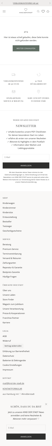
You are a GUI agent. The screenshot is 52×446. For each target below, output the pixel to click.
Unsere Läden (9, 294)
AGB (5, 336)
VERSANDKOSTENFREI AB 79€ (26, 3)
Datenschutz (8, 356)
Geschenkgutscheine (12, 230)
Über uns (7, 290)
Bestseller (7, 221)
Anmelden (26, 165)
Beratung (7, 244)
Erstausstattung (10, 217)
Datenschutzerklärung (28, 182)
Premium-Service (10, 249)
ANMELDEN (26, 436)
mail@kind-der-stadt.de (13, 383)
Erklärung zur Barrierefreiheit (16, 351)
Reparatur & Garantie (12, 267)
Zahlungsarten (9, 262)
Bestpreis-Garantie (11, 272)
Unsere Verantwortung (13, 308)
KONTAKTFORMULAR (12, 388)
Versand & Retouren (12, 258)
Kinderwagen (9, 203)
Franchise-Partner (11, 318)
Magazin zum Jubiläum (13, 304)
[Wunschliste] (43, 11)
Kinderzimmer (9, 207)
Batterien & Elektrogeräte (14, 360)
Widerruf (7, 340)
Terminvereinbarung (12, 253)
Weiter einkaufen (26, 48)
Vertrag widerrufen (13, 346)
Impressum (8, 369)
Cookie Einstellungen (12, 365)
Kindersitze (8, 212)
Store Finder (8, 299)
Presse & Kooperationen (14, 313)
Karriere (6, 322)
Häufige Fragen (10, 276)
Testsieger (7, 226)
